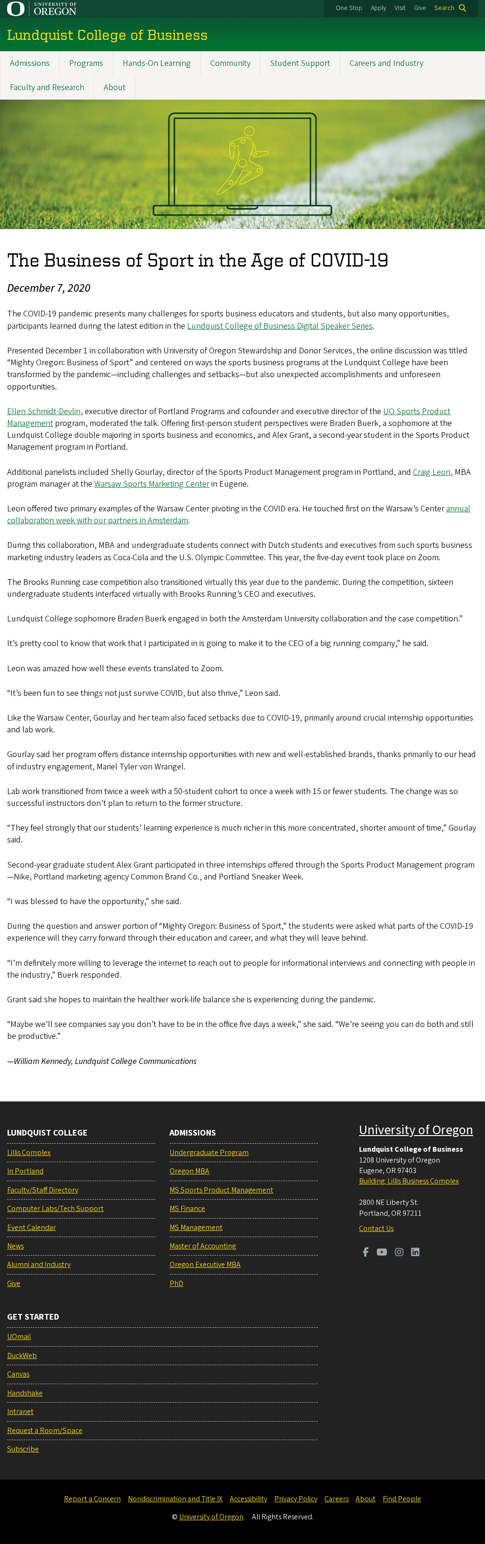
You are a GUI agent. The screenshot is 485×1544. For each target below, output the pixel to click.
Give (420, 8)
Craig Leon (431, 472)
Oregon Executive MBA (205, 1264)
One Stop (349, 8)
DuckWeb (22, 1355)
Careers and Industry (386, 63)
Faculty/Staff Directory (42, 1190)
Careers (336, 1499)
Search (444, 8)
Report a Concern (92, 1499)
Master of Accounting (203, 1246)
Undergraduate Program (209, 1152)
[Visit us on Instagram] (399, 1253)
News (15, 1246)
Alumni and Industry (39, 1264)
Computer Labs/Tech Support (55, 1208)
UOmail (19, 1336)
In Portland (25, 1171)
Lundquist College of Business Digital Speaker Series (280, 326)
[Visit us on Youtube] (382, 1253)
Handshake (25, 1393)
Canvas (18, 1374)
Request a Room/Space (44, 1430)
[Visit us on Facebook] (366, 1253)
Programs (86, 63)
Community (230, 63)
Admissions (30, 63)
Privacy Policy (295, 1499)
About (115, 87)
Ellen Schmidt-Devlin (44, 411)
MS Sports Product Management (221, 1190)
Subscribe (23, 1449)
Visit (400, 8)
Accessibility (248, 1499)
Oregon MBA (189, 1171)
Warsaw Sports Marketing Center (151, 484)
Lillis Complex (29, 1152)
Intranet (20, 1411)
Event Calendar (31, 1227)
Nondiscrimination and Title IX (175, 1499)
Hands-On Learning (157, 63)
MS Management (196, 1227)
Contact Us (376, 1228)
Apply (378, 8)
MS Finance (187, 1208)
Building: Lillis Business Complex (409, 1181)
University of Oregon (416, 1129)
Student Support (300, 63)
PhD (176, 1283)
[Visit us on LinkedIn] (415, 1253)
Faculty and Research (47, 87)
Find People (402, 1499)
